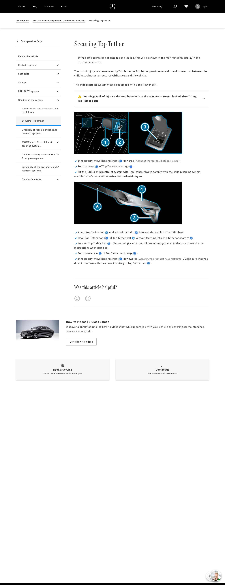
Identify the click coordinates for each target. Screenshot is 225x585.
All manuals (22, 20)
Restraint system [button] (27, 65)
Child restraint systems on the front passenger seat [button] (38, 156)
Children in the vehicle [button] (30, 100)
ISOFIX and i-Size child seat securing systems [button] (37, 144)
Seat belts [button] (23, 73)
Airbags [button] (22, 82)
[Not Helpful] (88, 298)
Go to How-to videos (81, 341)
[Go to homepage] (112, 6)
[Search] (175, 6)
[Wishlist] (186, 6)
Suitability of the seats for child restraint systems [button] (39, 168)
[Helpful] (77, 298)
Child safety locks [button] (31, 179)
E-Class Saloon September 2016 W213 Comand (59, 20)
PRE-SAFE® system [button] (28, 91)
